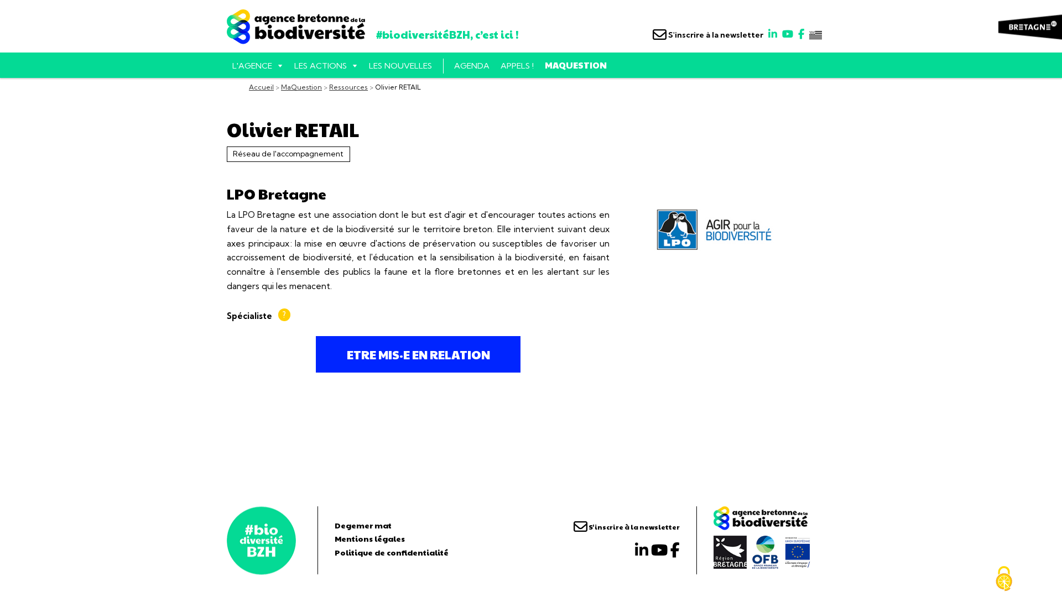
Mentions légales (370, 538)
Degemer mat (363, 525)
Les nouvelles (400, 66)
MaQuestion (576, 65)
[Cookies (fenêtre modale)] (1004, 579)
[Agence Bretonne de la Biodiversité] (261, 540)
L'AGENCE (252, 66)
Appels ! (517, 66)
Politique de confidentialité (392, 552)
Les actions (320, 66)
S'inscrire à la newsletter (715, 35)
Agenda (472, 66)
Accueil (261, 87)
